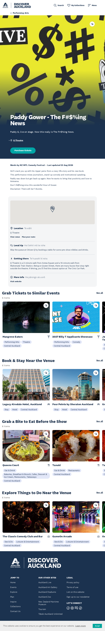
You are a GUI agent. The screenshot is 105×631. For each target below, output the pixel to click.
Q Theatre (18, 140)
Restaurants (74, 470)
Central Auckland (12, 345)
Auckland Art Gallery (47, 587)
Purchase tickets (22, 150)
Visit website (16, 281)
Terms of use (72, 587)
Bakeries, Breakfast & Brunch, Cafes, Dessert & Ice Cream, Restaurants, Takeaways (25, 475)
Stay (7, 409)
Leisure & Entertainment (27, 541)
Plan (12, 597)
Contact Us (15, 611)
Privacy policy (73, 582)
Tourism (42, 609)
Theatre (26, 342)
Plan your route (28, 237)
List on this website (75, 592)
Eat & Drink (10, 470)
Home (13, 582)
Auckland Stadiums (47, 592)
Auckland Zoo (44, 597)
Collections (15, 606)
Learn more (80, 625)
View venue (15, 237)
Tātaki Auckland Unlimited (50, 614)
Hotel (14, 409)
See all (99, 293)
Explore (13, 592)
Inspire (13, 601)
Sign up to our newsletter (78, 597)
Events (13, 587)
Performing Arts (12, 342)
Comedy (76, 342)
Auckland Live (44, 582)
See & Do (9, 541)
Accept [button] (97, 626)
